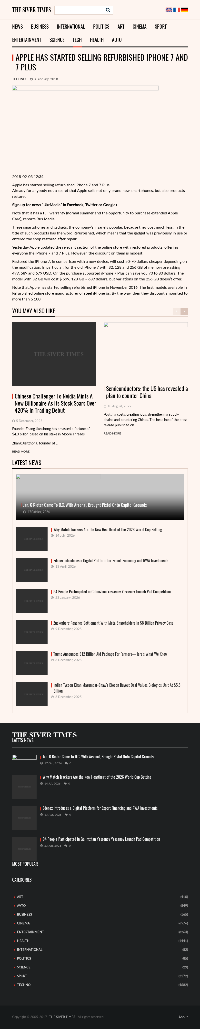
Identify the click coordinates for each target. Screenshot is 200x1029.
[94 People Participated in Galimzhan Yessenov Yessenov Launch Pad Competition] (24, 849)
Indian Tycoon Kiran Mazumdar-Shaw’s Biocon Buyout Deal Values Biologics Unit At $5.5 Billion (116, 688)
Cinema (140, 26)
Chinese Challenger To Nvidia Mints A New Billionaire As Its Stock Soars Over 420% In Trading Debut (55, 403)
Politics (101, 26)
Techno (19, 79)
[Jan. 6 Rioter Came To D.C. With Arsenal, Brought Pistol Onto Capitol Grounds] (24, 761)
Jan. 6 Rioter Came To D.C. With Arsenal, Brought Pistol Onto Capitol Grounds (98, 757)
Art (121, 26)
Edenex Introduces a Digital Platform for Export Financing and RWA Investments (110, 560)
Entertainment (26, 39)
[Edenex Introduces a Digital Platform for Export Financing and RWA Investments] (24, 818)
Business (40, 26)
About (183, 1017)
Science (57, 39)
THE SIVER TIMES (62, 1017)
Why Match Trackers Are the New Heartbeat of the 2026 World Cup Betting (107, 529)
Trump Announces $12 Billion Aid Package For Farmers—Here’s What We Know (110, 654)
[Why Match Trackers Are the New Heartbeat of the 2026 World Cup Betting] (24, 787)
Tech (77, 39)
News (17, 26)
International (71, 26)
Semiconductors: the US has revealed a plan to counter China (147, 392)
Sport (161, 26)
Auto (117, 39)
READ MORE (21, 451)
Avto (21, 905)
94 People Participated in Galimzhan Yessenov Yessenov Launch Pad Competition (112, 591)
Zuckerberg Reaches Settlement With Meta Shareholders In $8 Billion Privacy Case (113, 623)
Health (97, 39)
